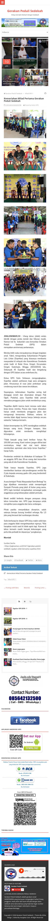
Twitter (30, 560)
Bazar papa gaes (19, 649)
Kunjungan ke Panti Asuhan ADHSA (26, 629)
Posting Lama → (40, 588)
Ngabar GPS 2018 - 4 (20, 619)
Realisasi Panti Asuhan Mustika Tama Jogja (29, 659)
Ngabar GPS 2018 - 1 (20, 608)
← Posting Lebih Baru (11, 588)
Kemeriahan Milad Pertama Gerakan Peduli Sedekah (25, 573)
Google (9, 560)
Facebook (19, 560)
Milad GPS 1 (12, 579)
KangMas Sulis (25, 917)
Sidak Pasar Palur (19, 639)
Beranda (27, 588)
